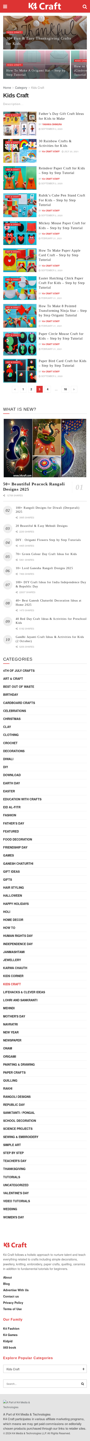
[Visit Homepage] (45, 6)
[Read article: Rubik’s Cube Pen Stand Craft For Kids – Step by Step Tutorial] (20, 205)
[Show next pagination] (74, 389)
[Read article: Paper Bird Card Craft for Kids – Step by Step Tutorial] (20, 371)
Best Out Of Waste (18, 686)
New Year (11, 1032)
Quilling (10, 1080)
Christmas (12, 719)
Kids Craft (15, 32)
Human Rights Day (18, 936)
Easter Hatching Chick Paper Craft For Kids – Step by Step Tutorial (62, 283)
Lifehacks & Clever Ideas (24, 992)
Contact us (11, 1296)
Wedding (10, 1209)
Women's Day (13, 1217)
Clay (7, 727)
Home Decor (13, 920)
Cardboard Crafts (19, 703)
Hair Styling (13, 887)
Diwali (8, 759)
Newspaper (12, 1040)
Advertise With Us (16, 1290)
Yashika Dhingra (52, 124)
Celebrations (14, 711)
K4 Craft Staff (51, 151)
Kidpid (8, 1341)
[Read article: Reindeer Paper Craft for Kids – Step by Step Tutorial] (20, 178)
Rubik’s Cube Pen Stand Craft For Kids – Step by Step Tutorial (62, 200)
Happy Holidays (16, 904)
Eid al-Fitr (12, 807)
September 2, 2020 (52, 183)
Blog (6, 1284)
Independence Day (18, 944)
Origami (9, 1056)
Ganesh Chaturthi (18, 863)
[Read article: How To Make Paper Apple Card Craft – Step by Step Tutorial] (20, 260)
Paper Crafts (14, 1072)
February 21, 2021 (51, 238)
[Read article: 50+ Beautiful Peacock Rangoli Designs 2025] (45, 448)
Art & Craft (13, 115)
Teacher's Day (14, 1161)
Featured (11, 831)
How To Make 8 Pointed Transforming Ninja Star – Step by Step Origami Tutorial (63, 310)
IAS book (9, 1347)
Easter (9, 791)
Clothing (11, 735)
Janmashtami (14, 952)
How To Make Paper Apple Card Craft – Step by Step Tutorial (60, 255)
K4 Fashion (11, 1328)
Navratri (10, 1024)
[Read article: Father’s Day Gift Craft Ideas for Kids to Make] (20, 123)
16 (65, 389)
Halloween (12, 895)
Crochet (10, 743)
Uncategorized (15, 1185)
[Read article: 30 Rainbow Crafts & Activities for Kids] (20, 151)
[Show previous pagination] (15, 389)
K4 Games (10, 1335)
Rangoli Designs (17, 1096)
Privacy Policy (13, 1302)
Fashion (9, 815)
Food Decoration (17, 839)
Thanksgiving (14, 1169)
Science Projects (17, 1128)
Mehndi (9, 1008)
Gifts (7, 879)
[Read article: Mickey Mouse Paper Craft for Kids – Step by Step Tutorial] (20, 233)
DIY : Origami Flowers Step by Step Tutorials (48, 540)
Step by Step (13, 1153)
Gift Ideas (11, 871)
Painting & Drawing (19, 1064)
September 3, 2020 (52, 128)
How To (9, 928)
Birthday (10, 694)
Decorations (13, 751)
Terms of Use (12, 1309)
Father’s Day (13, 823)
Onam (7, 1048)
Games (8, 855)
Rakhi (7, 1088)
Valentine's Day (16, 1193)
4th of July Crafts (19, 670)
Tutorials (11, 1177)
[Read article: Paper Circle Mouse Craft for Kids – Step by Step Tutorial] (20, 344)
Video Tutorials (16, 1201)
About (7, 1277)
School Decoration (19, 1120)
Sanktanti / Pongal (19, 1112)
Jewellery (12, 960)
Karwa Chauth (15, 968)
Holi (6, 912)
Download (12, 775)
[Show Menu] (5, 6)
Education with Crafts (22, 799)
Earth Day (11, 783)
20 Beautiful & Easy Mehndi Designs (42, 525)
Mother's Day (14, 1016)
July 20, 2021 (71, 151)
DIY (5, 767)
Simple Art (12, 1145)
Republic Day (14, 1104)
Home (7, 87)
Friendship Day (15, 847)
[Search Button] (85, 6)
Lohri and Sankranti (20, 1000)
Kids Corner (13, 976)
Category (21, 87)
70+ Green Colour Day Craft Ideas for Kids (46, 554)
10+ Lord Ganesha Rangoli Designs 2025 (44, 568)
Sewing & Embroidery (20, 1137)
